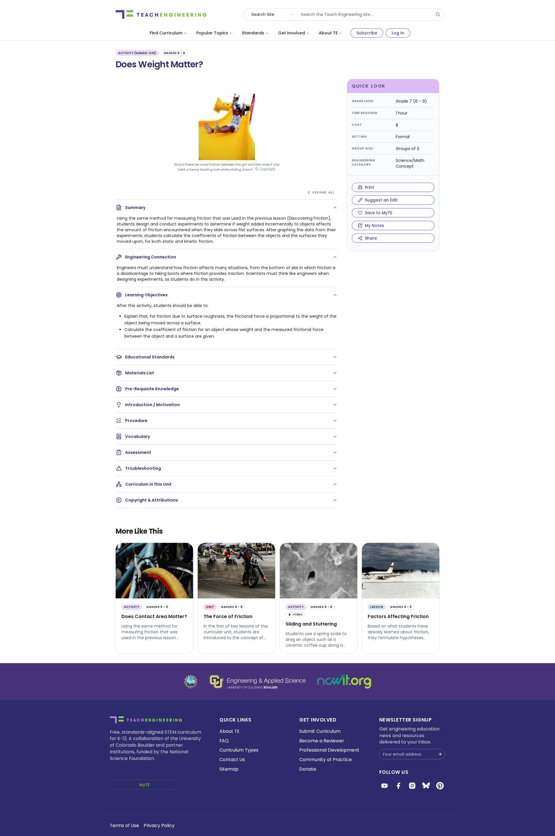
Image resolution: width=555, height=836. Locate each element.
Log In (398, 33)
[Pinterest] (440, 785)
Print (369, 187)
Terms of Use (124, 825)
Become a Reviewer (321, 741)
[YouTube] (384, 785)
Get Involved (291, 33)
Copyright (267, 169)
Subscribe (366, 33)
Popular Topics (212, 33)
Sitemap (228, 769)
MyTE (144, 785)
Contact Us (232, 760)
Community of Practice (325, 760)
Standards (253, 33)
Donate (307, 769)
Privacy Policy (159, 825)
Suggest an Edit (381, 200)
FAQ (224, 741)
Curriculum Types (238, 750)
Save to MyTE (378, 213)
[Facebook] (398, 785)
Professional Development (329, 750)
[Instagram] (412, 785)
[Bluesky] (426, 785)
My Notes (374, 225)
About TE (328, 33)
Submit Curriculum (320, 731)
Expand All (323, 192)
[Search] (438, 14)
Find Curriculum (166, 33)
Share (371, 238)
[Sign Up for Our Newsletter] (440, 754)
